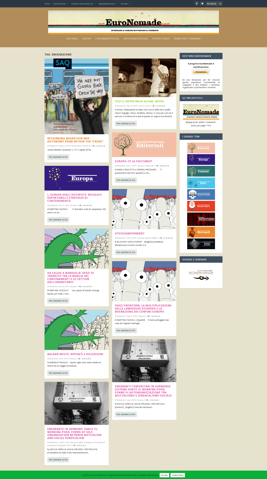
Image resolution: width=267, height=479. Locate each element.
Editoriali (72, 38)
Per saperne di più (58, 157)
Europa (86, 38)
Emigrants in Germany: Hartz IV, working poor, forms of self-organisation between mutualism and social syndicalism (74, 433)
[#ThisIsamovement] (144, 209)
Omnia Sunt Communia (187, 38)
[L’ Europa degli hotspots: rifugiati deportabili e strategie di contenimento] (76, 178)
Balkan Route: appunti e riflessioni (75, 354)
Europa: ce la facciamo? (133, 161)
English (80, 442)
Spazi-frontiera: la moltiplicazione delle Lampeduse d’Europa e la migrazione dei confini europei (143, 308)
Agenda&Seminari (107, 3)
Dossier (124, 3)
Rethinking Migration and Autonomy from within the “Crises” (75, 140)
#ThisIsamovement (129, 233)
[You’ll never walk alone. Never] (144, 78)
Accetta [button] (164, 475)
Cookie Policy (177, 475)
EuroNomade (59, 3)
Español (148, 238)
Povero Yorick (161, 38)
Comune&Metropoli (107, 38)
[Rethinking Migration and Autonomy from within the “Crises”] (76, 96)
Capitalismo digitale (135, 38)
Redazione (53, 146)
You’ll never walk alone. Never (139, 101)
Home (47, 3)
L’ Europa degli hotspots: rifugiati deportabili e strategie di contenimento (74, 198)
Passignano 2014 (90, 442)
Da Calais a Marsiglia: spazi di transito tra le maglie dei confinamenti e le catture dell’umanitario (70, 277)
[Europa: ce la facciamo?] (144, 144)
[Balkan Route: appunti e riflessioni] (76, 330)
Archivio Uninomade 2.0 (82, 3)
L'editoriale (149, 166)
